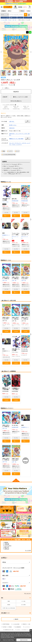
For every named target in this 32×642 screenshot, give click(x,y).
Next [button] (31, 52)
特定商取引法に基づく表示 (9, 629)
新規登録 (20, 7)
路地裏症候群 (15, 201)
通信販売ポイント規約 (26, 624)
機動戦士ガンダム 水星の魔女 (7, 208)
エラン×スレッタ (6, 242)
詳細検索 (29, 14)
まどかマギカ (7, 545)
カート (7, 215)
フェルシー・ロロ (16, 246)
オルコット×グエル (16, 206)
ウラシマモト (5, 202)
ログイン (25, 7)
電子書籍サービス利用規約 (7, 626)
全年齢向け (3, 11)
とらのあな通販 (4, 20)
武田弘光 (6, 549)
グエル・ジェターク (7, 209)
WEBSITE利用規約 (6, 624)
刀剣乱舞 (6, 544)
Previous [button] (1, 52)
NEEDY (6, 542)
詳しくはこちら (27, 593)
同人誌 (9, 20)
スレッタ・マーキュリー (7, 286)
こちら (14, 164)
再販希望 (16, 92)
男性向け (22, 11)
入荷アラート (27, 122)
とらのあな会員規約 (16, 624)
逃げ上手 (6, 547)
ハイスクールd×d (5, 17)
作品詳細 (6, 331)
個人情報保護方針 (18, 626)
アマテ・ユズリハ (16, 286)
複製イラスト (13, 17)
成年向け (9, 11)
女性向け (29, 11)
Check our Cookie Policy (8, 640)
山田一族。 (5, 280)
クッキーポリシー (27, 626)
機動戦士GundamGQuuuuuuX (7, 284)
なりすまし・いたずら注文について (23, 629)
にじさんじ (20, 17)
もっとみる (28, 550)
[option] (16, 52)
